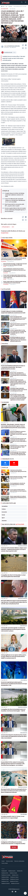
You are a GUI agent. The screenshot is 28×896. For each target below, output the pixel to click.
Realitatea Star (19, 870)
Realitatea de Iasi (15, 875)
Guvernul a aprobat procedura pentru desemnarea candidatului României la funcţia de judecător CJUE (14, 683)
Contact (3, 861)
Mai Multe (14, 847)
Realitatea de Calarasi (14, 877)
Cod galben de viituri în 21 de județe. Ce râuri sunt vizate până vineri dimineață (13, 575)
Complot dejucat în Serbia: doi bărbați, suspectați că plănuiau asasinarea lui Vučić (14, 194)
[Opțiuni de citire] (25, 893)
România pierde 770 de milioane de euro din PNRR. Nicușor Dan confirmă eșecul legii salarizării (18, 453)
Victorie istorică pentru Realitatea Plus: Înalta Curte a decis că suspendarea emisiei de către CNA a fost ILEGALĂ (14, 736)
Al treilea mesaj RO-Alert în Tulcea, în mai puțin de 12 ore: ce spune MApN (12, 817)
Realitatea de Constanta (6, 875)
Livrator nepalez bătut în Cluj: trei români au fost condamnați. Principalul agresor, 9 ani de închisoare (15, 209)
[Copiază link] (23, 45)
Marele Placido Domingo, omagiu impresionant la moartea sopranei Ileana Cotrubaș (15, 264)
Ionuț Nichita (24, 572)
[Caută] (21, 2)
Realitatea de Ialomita (6, 883)
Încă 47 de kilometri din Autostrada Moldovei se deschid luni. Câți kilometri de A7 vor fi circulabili (15, 200)
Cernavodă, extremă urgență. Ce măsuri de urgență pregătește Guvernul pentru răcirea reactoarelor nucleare (13, 629)
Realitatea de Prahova (14, 881)
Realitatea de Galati (13, 873)
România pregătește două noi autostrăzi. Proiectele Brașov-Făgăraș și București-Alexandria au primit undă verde (18, 339)
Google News (4, 233)
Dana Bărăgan (24, 814)
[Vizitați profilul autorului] (2, 46)
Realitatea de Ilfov (5, 873)
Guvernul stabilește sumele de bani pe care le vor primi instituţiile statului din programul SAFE (18, 433)
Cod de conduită (5, 863)
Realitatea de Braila (14, 46)
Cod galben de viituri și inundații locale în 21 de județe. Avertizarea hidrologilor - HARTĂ (13, 710)
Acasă (3, 6)
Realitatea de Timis (5, 881)
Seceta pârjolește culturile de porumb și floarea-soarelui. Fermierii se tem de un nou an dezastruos (14, 270)
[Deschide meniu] (25, 2)
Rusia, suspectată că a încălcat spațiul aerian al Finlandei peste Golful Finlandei (14, 282)
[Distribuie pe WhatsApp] (23, 48)
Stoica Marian (24, 680)
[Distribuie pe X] (26, 48)
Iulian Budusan (23, 625)
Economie (5, 272)
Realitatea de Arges (5, 879)
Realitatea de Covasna (14, 879)
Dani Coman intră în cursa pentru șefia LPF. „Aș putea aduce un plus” (14, 204)
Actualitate (10, 6)
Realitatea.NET (4, 870)
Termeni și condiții (9, 861)
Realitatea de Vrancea (15, 883)
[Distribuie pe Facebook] (26, 45)
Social (4, 266)
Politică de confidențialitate (19, 861)
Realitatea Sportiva (11, 870)
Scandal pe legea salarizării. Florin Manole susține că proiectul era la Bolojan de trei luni (18, 390)
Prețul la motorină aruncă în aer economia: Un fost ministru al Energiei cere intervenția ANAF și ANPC (18, 440)
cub (13, 226)
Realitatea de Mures (5, 877)
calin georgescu (6, 226)
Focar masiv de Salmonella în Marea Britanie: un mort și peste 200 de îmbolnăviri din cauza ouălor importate (14, 276)
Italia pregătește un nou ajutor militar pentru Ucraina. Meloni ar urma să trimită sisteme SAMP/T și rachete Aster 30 (13, 656)
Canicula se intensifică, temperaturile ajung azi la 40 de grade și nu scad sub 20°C (13, 258)
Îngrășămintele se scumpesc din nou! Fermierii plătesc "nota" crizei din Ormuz (18, 447)
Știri (6, 6)
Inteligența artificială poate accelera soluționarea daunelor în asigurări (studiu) (13, 842)
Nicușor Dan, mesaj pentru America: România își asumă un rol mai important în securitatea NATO (18, 374)
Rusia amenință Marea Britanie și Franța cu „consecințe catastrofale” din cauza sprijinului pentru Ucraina (13, 367)
